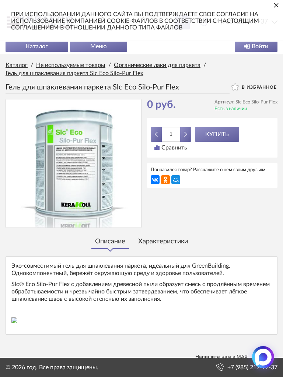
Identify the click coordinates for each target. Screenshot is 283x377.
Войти (260, 46)
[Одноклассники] (165, 179)
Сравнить (174, 148)
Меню (98, 46)
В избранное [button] (258, 87)
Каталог (37, 46)
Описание (110, 241)
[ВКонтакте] (155, 179)
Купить (217, 134)
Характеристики (163, 241)
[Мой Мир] (175, 179)
